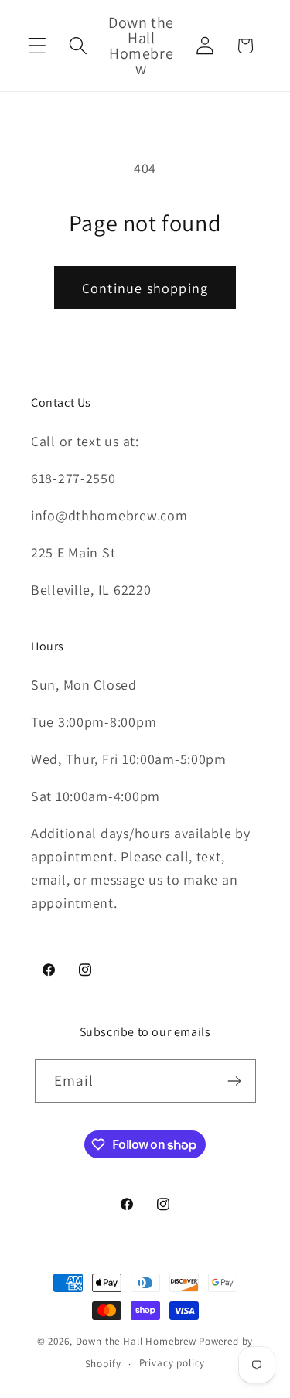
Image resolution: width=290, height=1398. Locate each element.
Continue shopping (145, 288)
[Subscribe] (234, 1081)
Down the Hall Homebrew (136, 1341)
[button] (37, 46)
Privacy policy (172, 1362)
